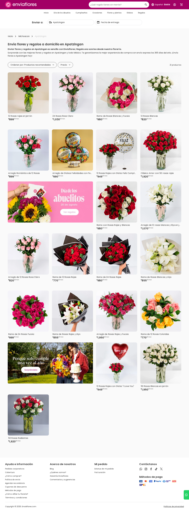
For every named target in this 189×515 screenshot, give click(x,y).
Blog (52, 468)
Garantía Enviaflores (59, 476)
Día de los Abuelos (62, 12)
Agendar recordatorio (15, 483)
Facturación (100, 472)
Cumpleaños (81, 12)
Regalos (141, 12)
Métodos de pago (13, 490)
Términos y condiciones (16, 497)
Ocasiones (97, 12)
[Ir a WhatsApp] (186, 495)
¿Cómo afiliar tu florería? (16, 494)
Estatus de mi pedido (104, 468)
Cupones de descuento (16, 487)
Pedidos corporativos (14, 468)
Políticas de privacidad (174, 506)
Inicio (46, 12)
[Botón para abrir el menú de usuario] (174, 4)
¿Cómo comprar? (13, 476)
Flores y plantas (114, 12)
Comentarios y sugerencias (62, 479)
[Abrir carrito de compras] (181, 4)
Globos (130, 12)
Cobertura (10, 472)
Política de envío (12, 479)
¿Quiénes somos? (58, 472)
